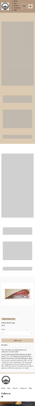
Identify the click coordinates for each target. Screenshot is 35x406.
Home (15, 1)
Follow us (6, 393)
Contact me (17, 8)
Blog (15, 10)
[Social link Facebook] (2, 397)
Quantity (3, 329)
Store (15, 3)
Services (16, 5)
